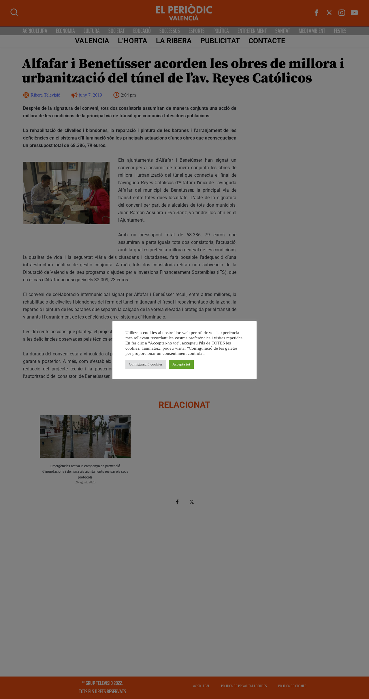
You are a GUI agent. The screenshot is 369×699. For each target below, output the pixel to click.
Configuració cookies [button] (146, 364)
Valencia (92, 41)
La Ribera (174, 41)
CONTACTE (266, 41)
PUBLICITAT (220, 41)
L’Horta (132, 41)
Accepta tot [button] (181, 364)
